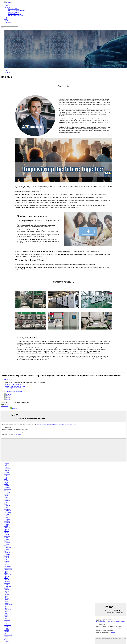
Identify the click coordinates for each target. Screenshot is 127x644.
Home (6, 5)
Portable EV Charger (14, 14)
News (6, 17)
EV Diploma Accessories (15, 15)
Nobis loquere (8, 22)
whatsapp (14, 408)
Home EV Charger (13, 12)
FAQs (6, 19)
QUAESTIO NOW (6, 379)
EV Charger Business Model (16, 10)
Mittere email (4, 406)
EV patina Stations (13, 9)
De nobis (7, 20)
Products (7, 7)
